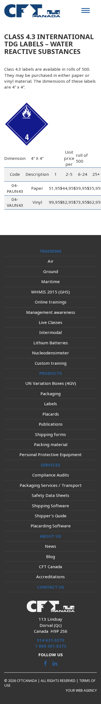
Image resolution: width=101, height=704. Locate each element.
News (50, 546)
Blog (50, 556)
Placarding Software (51, 525)
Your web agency (81, 690)
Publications (51, 424)
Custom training (50, 363)
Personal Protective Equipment (50, 454)
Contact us (50, 587)
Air (51, 261)
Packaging (50, 393)
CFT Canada (50, 566)
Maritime (50, 281)
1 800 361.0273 (50, 646)
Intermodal (50, 332)
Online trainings (50, 302)
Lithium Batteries (50, 342)
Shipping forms (50, 434)
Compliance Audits (50, 475)
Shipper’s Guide (50, 515)
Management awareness (50, 312)
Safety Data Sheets (50, 495)
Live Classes (50, 322)
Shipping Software (50, 505)
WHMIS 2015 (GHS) (50, 292)
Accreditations (50, 576)
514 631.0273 (50, 640)
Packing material (50, 444)
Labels (50, 403)
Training (50, 251)
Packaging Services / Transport (51, 485)
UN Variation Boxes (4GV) (50, 383)
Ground (50, 271)
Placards (50, 414)
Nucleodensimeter (50, 352)
